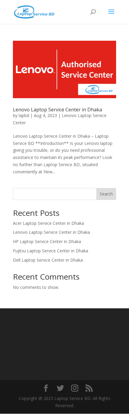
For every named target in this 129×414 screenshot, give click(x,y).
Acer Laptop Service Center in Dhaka (48, 223)
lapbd (24, 115)
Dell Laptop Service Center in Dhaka (48, 260)
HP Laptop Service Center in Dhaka (47, 241)
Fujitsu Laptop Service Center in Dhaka (50, 251)
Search (106, 194)
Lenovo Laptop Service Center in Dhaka (57, 109)
